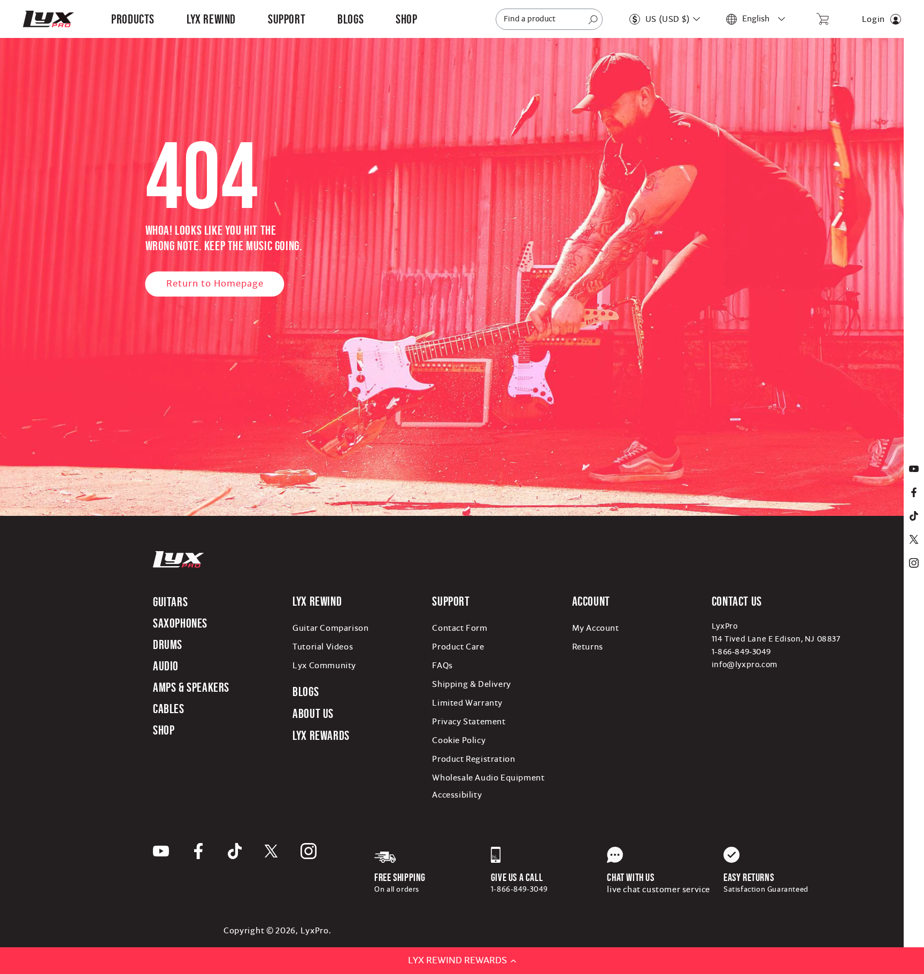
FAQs (442, 665)
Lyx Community (324, 665)
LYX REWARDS (321, 735)
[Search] (593, 19)
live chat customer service (658, 889)
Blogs (305, 691)
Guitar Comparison (330, 628)
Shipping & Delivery (471, 684)
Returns (587, 647)
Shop (163, 730)
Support (450, 601)
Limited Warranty (467, 703)
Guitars (170, 601)
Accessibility (457, 795)
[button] (133, 19)
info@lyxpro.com (744, 665)
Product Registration (473, 759)
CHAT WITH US (630, 877)
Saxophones (180, 623)
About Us (313, 713)
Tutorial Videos (322, 647)
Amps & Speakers (191, 687)
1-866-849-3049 (741, 652)
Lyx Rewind (211, 19)
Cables (168, 708)
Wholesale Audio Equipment (488, 778)
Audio (166, 666)
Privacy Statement (468, 721)
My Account (595, 628)
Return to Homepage (215, 284)
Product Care (458, 647)
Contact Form (459, 628)
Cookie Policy (459, 740)
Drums (167, 644)
